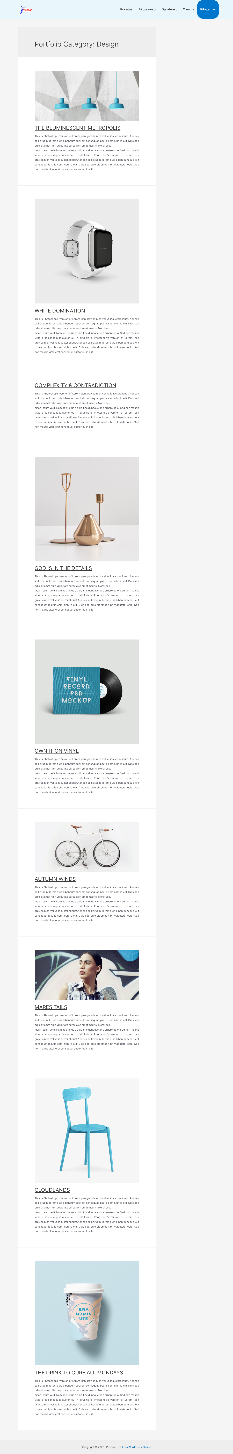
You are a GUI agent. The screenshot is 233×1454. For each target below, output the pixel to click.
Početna (126, 9)
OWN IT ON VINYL (57, 751)
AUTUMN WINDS (55, 879)
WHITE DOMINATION (60, 311)
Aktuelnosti (147, 9)
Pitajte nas (208, 9)
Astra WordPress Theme (136, 1447)
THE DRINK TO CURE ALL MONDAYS (79, 1372)
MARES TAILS (51, 1007)
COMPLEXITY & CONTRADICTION (75, 385)
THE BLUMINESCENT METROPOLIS (77, 128)
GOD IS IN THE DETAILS (63, 568)
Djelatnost (169, 9)
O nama (188, 9)
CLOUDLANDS (52, 1190)
